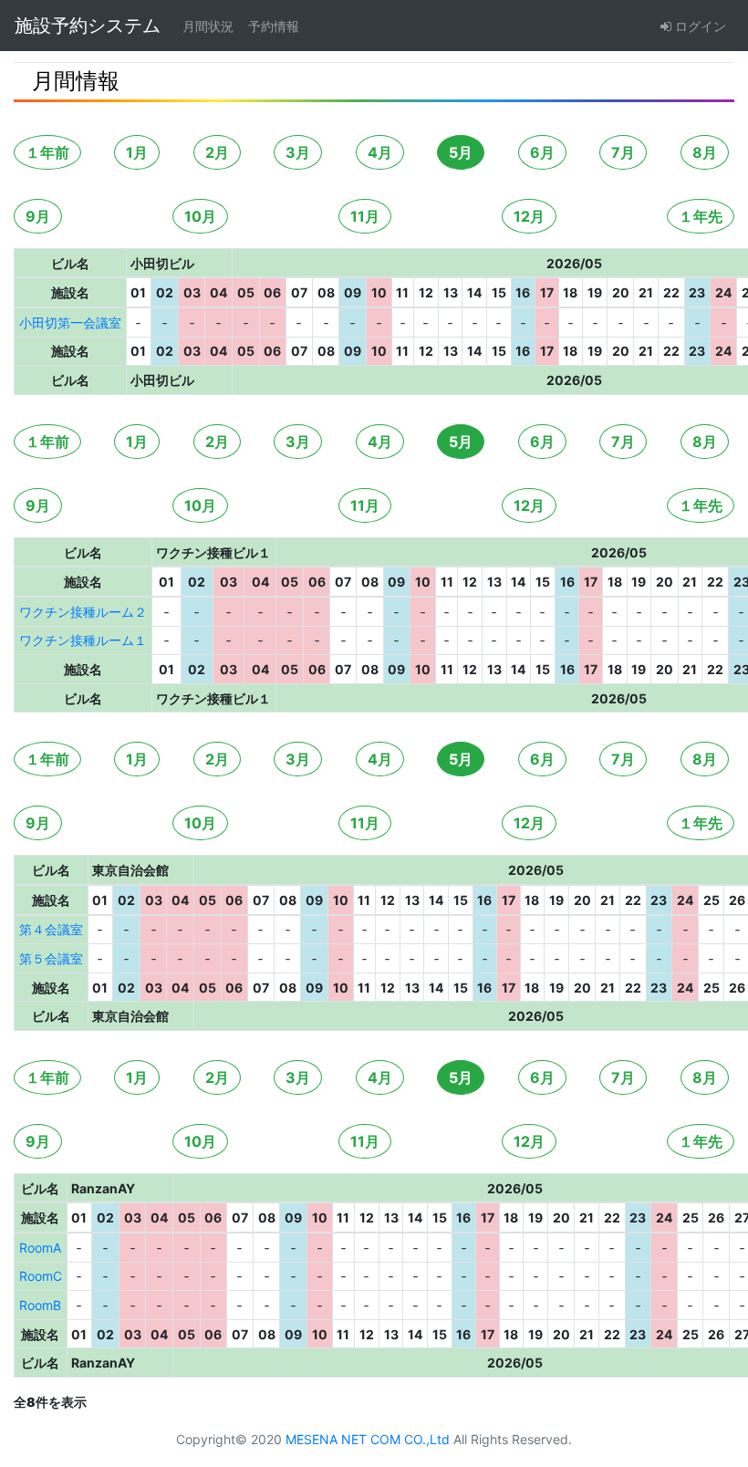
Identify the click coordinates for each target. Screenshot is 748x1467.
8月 (704, 152)
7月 (623, 152)
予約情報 (273, 26)
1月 (137, 152)
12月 (529, 216)
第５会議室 (51, 958)
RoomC (40, 1276)
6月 (542, 152)
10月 (200, 216)
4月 (380, 152)
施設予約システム (88, 25)
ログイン (698, 26)
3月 (298, 152)
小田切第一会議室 (70, 322)
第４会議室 (51, 929)
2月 (217, 152)
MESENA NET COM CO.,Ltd (368, 1439)
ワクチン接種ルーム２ (83, 611)
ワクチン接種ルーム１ (83, 640)
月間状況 (208, 26)
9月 (38, 216)
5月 (461, 152)
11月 (364, 216)
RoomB (40, 1305)
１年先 (700, 216)
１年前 (47, 152)
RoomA (40, 1247)
